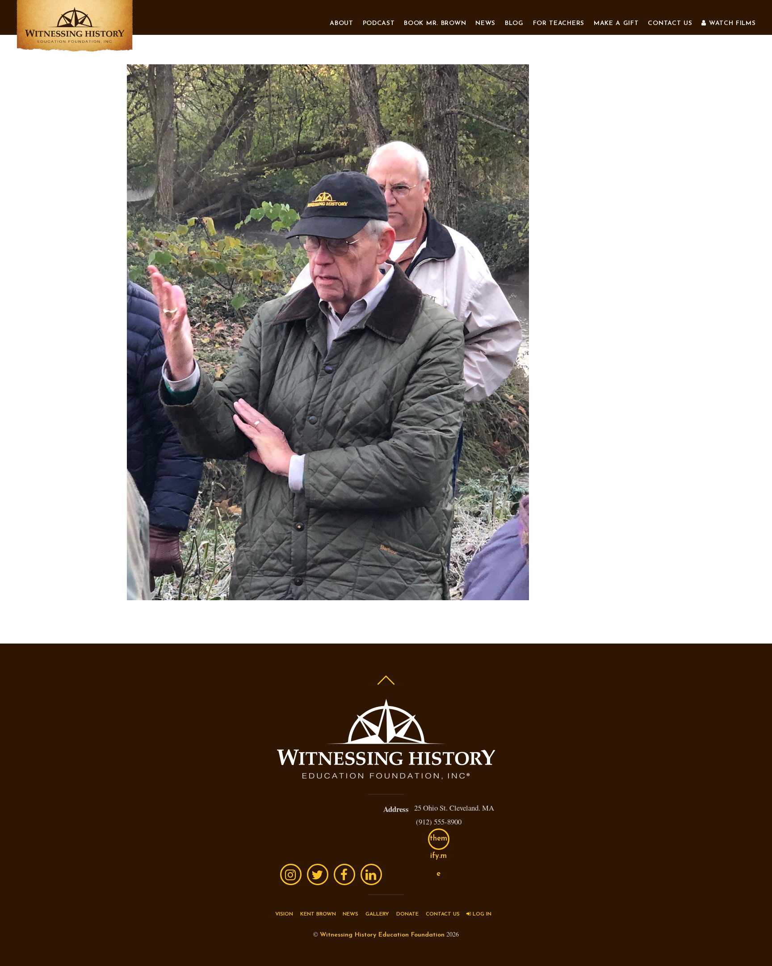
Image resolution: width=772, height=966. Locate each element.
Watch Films (730, 23)
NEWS (350, 914)
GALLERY (377, 914)
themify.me (438, 842)
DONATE (407, 914)
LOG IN (481, 914)
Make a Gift (616, 23)
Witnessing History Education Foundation (382, 935)
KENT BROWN (318, 914)
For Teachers (558, 23)
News (485, 23)
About (341, 23)
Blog (514, 23)
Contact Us (670, 23)
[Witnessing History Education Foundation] (75, 48)
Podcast (379, 23)
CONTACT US (443, 914)
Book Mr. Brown (435, 23)
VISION (284, 914)
